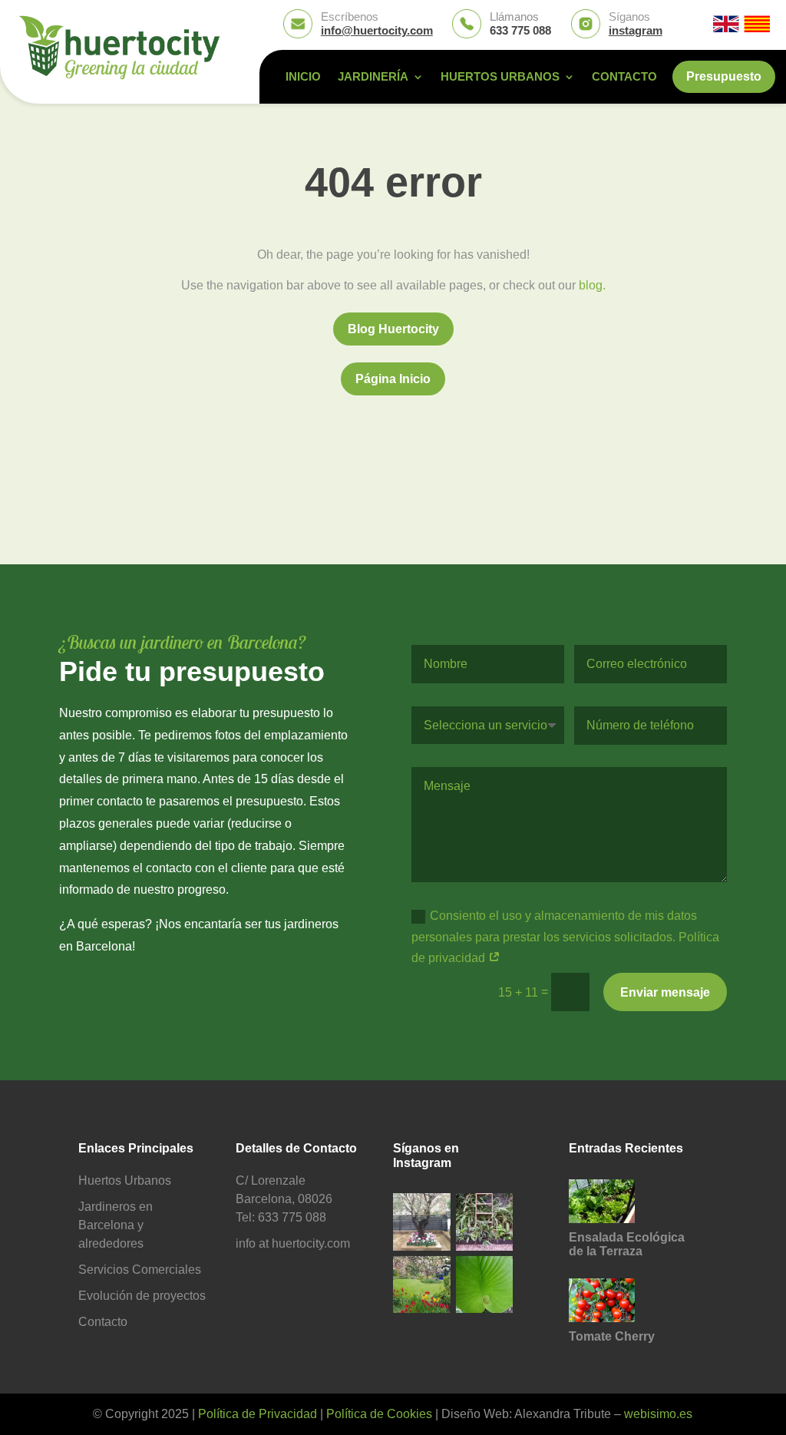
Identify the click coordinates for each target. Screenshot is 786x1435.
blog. (592, 285)
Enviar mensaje (665, 992)
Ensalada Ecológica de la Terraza (627, 1244)
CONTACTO (624, 77)
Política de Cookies (379, 1413)
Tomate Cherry (612, 1336)
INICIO (303, 77)
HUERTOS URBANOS (500, 77)
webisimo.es (658, 1413)
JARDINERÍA (373, 77)
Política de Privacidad (257, 1413)
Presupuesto (723, 76)
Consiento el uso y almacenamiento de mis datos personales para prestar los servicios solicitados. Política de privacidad (565, 936)
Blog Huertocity (393, 329)
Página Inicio (393, 378)
